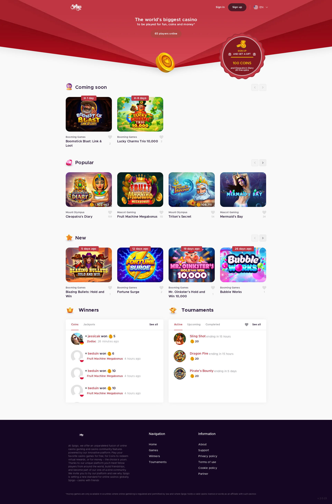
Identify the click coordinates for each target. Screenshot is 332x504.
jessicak (94, 336)
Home (153, 444)
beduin (93, 353)
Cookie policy (207, 468)
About (202, 444)
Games (153, 450)
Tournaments (158, 462)
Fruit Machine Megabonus (105, 358)
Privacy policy (207, 456)
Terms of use (207, 462)
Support (203, 450)
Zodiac (91, 341)
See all (153, 324)
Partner (203, 473)
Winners (154, 456)
